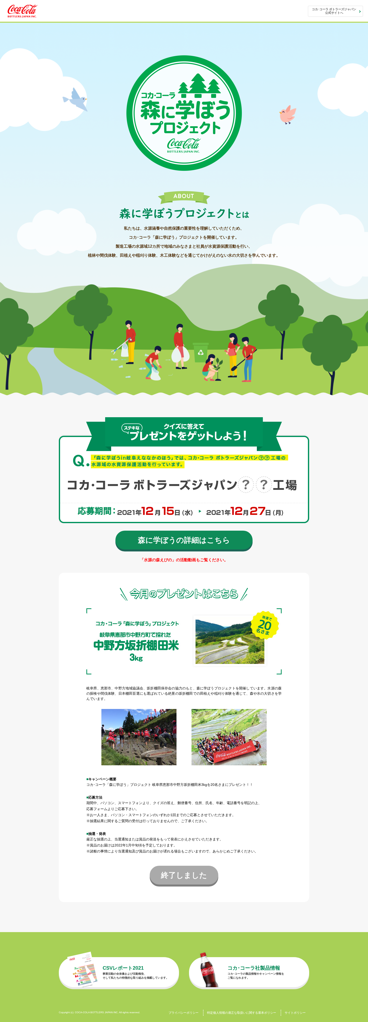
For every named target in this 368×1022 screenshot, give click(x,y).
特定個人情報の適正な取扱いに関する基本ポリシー (241, 1012)
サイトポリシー (295, 1012)
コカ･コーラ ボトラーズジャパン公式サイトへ (334, 11)
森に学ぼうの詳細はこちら (184, 540)
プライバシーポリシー (183, 1012)
